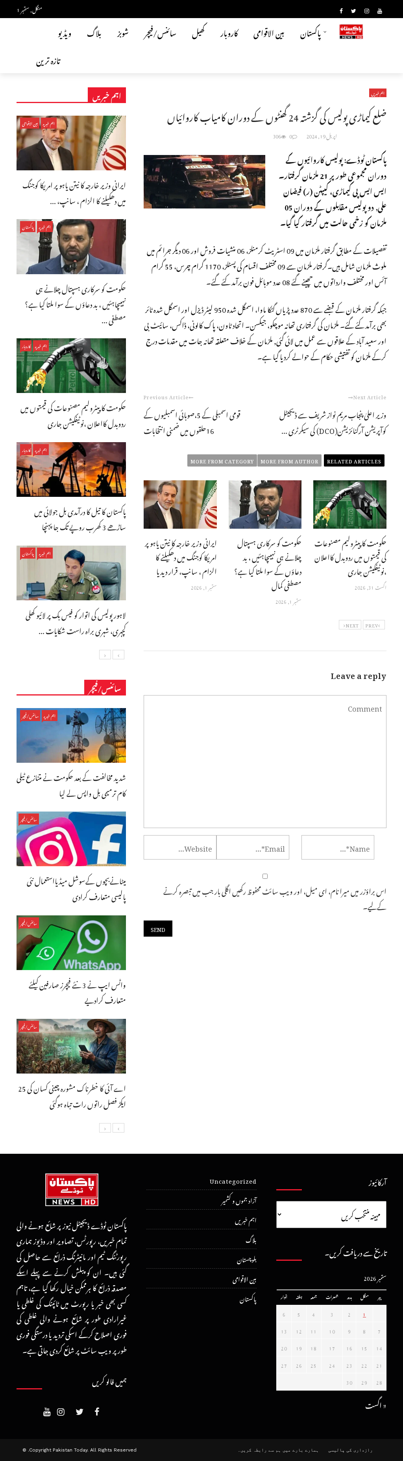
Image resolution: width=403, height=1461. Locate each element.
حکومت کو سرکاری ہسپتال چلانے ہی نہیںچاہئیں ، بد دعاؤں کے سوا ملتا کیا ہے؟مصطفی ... (75, 303)
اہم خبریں (378, 93)
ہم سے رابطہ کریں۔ (259, 1450)
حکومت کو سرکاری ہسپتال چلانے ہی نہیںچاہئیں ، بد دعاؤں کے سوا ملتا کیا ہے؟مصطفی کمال (267, 563)
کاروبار (229, 31)
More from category (222, 460)
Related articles (354, 460)
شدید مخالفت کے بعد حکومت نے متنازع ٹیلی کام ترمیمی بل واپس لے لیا (71, 784)
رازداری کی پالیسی (350, 1450)
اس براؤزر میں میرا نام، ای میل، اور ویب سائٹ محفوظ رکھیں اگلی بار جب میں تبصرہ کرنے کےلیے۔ (274, 898)
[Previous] (118, 654)
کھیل (198, 31)
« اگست (375, 1404)
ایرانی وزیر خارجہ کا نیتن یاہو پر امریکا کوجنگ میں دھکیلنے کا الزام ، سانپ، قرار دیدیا (181, 556)
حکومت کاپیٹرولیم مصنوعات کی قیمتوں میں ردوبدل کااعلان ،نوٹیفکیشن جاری (350, 556)
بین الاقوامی (269, 31)
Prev (371, 624)
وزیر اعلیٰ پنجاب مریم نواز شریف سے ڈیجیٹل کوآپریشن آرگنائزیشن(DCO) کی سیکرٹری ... (332, 421)
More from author (289, 460)
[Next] (105, 654)
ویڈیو (64, 31)
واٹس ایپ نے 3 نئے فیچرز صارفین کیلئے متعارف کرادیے (77, 991)
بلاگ (94, 31)
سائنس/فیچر (160, 31)
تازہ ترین (48, 59)
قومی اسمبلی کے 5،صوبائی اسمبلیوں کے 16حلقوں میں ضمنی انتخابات (192, 421)
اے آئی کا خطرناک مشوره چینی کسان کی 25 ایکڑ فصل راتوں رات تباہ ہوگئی (72, 1095)
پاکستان (310, 31)
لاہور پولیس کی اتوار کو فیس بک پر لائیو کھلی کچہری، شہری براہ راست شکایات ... (76, 621)
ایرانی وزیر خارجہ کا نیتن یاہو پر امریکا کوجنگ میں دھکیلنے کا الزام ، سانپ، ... (74, 191)
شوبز (123, 31)
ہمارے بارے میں (301, 1450)
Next (352, 624)
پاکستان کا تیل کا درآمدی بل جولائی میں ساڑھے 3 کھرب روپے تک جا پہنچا (80, 518)
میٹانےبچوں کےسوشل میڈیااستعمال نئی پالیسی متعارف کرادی (76, 887)
